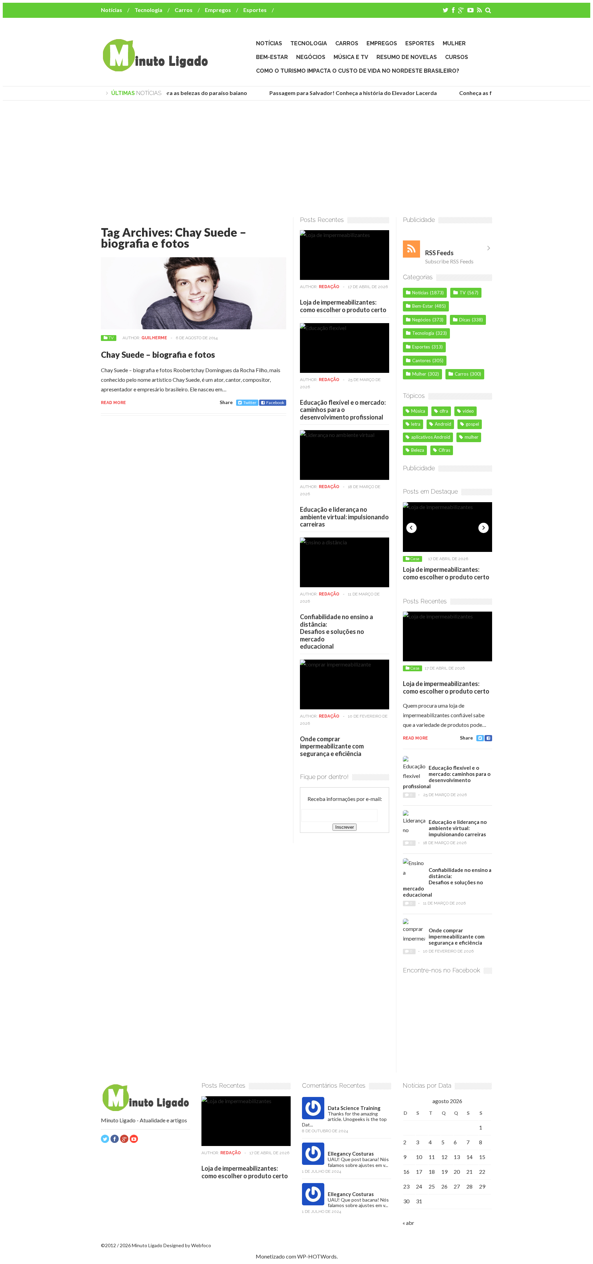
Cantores (421, 360)
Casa (414, 558)
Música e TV (351, 57)
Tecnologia (148, 10)
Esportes (255, 10)
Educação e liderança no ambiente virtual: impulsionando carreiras (344, 517)
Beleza (417, 450)
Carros (184, 10)
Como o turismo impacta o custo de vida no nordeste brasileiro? (357, 71)
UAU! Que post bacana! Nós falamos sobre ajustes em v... (358, 1162)
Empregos (218, 10)
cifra (444, 411)
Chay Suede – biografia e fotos (158, 354)
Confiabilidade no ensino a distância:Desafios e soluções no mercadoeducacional (336, 631)
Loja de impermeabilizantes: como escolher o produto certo (343, 306)
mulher (471, 437)
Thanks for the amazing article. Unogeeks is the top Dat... (344, 1119)
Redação (329, 286)
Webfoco (201, 1245)
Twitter (249, 402)
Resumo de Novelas (406, 57)
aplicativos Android (430, 437)
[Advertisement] (296, 159)
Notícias (111, 10)
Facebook (275, 402)
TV (111, 337)
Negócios (310, 57)
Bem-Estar (272, 57)
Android (443, 424)
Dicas (464, 319)
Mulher (454, 43)
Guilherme (154, 337)
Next (483, 528)
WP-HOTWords (317, 1256)
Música (418, 411)
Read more (113, 402)
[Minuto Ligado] (155, 68)
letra (415, 424)
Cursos (456, 57)
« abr (408, 1222)
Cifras (444, 450)
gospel (472, 424)
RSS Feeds (439, 253)
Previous (411, 528)
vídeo (468, 411)
